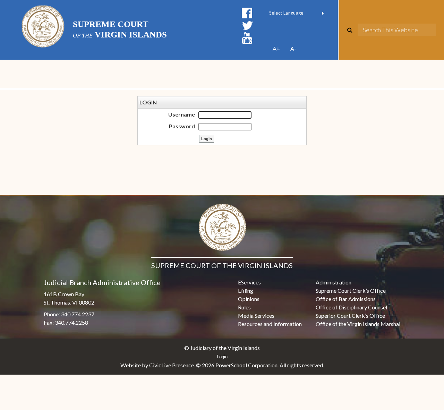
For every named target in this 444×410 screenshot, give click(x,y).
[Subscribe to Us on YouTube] (247, 38)
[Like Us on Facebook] (247, 13)
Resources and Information (270, 324)
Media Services (256, 315)
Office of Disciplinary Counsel (351, 307)
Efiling (245, 290)
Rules (244, 307)
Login (222, 356)
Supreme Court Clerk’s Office (351, 290)
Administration (333, 282)
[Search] (352, 30)
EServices (249, 282)
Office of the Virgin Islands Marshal (358, 324)
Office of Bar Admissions (346, 299)
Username (181, 114)
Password (182, 126)
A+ (276, 48)
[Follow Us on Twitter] (247, 25)
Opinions (248, 299)
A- (293, 48)
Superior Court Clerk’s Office (350, 315)
